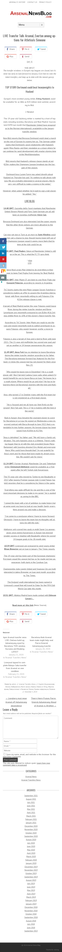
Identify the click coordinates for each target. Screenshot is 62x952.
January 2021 (31, 822)
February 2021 (31, 819)
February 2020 (31, 860)
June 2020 (31, 846)
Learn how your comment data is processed (26, 764)
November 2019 (31, 870)
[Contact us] (3, 277)
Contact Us (32, 2)
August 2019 (31, 880)
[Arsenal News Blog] (31, 20)
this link (29, 605)
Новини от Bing (41, 687)
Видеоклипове (49, 684)
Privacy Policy (45, 2)
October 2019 (31, 873)
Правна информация (41, 689)
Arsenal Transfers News (27, 684)
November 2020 (31, 829)
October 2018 (31, 914)
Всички (7, 687)
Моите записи (25, 687)
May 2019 (31, 890)
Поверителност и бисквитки (18, 689)
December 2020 (31, 826)
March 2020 (31, 856)
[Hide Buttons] (1, 282)
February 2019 (31, 900)
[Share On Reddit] (3, 265)
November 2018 (31, 911)
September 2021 (31, 795)
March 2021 (31, 816)
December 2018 (31, 907)
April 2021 (31, 812)
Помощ (31, 689)
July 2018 (31, 924)
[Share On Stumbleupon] (3, 271)
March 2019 (31, 897)
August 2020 (31, 839)
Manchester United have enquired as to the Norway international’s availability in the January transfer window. (30, 128)
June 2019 (31, 887)
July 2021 (31, 802)
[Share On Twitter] (3, 247)
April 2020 (31, 853)
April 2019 (31, 894)
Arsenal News (31, 776)
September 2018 (31, 917)
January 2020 (31, 863)
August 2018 (31, 921)
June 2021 (31, 806)
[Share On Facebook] (3, 241)
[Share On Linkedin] (3, 253)
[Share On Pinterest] (3, 259)
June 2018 (31, 927)
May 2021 (31, 809)
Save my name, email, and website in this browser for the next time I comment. (29, 755)
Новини (33, 687)
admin (14, 684)
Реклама (52, 689)
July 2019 (31, 883)
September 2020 (31, 836)
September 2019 (31, 877)
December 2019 (31, 867)
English (41, 684)
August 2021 (31, 799)
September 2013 (31, 931)
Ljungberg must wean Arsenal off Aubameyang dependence (16, 702)
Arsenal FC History (17, 2)
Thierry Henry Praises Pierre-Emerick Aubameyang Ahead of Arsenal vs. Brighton (43, 702)
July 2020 (31, 843)
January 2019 (31, 904)
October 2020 (31, 833)
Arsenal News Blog (33, 945)
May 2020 (31, 850)
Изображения (15, 687)
